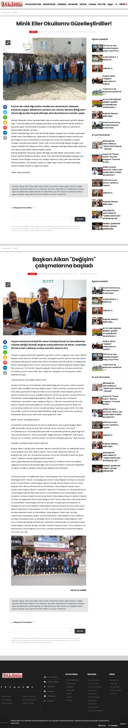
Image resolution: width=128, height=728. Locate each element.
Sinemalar (92, 700)
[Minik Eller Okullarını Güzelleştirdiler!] (44, 69)
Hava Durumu (94, 680)
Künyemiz (51, 696)
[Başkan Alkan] (44, 307)
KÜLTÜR (102, 4)
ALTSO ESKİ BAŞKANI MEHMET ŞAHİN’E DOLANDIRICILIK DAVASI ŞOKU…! (112, 103)
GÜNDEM (61, 4)
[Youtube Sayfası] (15, 687)
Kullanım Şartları (29, 696)
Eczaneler (92, 690)
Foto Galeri (52, 677)
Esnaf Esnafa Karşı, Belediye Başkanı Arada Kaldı (111, 125)
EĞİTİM (15, 12)
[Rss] (24, 687)
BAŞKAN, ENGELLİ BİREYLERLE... (110, 114)
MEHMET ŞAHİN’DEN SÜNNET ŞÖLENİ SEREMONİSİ (111, 226)
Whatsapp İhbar (29, 700)
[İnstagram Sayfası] (11, 687)
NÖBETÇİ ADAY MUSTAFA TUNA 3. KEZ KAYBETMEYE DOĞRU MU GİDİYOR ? (112, 171)
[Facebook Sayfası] (2, 687)
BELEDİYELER (49, 4)
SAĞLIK (83, 4)
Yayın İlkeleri (6, 700)
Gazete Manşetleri (96, 710)
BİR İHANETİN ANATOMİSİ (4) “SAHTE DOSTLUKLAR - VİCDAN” (112, 145)
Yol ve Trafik (93, 683)
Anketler (113, 683)
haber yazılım (5, 725)
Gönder (80, 219)
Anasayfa (6, 12)
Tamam (113, 725)
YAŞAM (92, 4)
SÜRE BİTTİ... (108, 68)
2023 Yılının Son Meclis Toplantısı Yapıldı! (111, 183)
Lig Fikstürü (92, 693)
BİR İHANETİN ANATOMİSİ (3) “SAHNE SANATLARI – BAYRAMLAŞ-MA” (112, 214)
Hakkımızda (6, 696)
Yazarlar (51, 686)
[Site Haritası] (29, 687)
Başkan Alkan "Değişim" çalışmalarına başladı (109, 80)
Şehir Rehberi (93, 707)
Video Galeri (52, 682)
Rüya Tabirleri (115, 690)
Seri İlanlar (92, 704)
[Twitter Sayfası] (6, 687)
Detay (103, 725)
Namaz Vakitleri (94, 687)
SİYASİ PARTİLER (33, 4)
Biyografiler (114, 687)
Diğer (110, 4)
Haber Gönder (28, 703)
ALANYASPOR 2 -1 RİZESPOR (110, 58)
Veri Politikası (6, 703)
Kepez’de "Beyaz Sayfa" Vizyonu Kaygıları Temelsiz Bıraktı (111, 158)
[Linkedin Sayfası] (20, 687)
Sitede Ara (114, 680)
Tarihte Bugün (94, 697)
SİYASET (16, 248)
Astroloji (113, 693)
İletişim (50, 701)
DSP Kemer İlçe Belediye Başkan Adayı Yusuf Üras (110, 48)
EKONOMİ (73, 4)
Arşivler (50, 691)
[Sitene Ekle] (33, 687)
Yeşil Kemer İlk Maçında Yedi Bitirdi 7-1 (112, 92)
